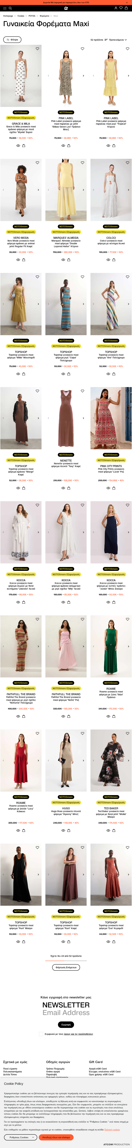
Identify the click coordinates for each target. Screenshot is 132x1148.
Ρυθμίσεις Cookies (19, 1137)
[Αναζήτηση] (10, 8)
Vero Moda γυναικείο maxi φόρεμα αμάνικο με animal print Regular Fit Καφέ (21, 243)
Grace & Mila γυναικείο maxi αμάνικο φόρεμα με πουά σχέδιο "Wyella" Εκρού (21, 129)
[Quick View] (18, 145)
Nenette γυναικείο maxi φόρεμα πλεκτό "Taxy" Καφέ (66, 465)
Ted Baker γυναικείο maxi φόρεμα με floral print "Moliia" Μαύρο (111, 814)
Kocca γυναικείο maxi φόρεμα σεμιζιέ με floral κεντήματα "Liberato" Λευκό (21, 586)
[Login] (115, 8)
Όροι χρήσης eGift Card (101, 1074)
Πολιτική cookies (112, 1129)
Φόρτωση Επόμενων (66, 967)
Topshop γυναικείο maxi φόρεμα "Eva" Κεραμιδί (111, 927)
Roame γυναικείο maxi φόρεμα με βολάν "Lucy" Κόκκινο (21, 808)
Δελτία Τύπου (10, 1074)
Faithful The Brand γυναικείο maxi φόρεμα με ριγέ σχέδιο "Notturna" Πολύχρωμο (21, 700)
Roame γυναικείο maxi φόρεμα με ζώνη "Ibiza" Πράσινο (111, 694)
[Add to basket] (23, 145)
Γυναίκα (21, 16)
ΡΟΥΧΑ (32, 16)
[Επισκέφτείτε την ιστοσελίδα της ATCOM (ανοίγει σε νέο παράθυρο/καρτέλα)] (117, 1144)
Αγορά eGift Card (98, 1068)
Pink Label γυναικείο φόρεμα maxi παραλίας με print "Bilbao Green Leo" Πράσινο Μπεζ (66, 125)
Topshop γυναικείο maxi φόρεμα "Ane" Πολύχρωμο (111, 356)
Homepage (8, 16)
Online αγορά (53, 1071)
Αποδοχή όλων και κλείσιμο (56, 1137)
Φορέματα (44, 16)
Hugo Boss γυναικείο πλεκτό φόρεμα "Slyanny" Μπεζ (66, 813)
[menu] (5, 8)
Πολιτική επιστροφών (57, 1077)
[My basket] (126, 8)
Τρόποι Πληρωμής (55, 1068)
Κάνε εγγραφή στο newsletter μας (66, 997)
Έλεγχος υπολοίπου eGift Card (104, 1071)
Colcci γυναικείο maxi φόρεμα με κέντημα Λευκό (111, 242)
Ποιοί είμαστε (10, 1068)
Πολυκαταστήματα (12, 1071)
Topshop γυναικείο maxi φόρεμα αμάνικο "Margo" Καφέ (21, 472)
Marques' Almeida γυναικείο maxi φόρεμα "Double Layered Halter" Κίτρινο (66, 243)
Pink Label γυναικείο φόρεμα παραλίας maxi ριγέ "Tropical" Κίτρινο (111, 124)
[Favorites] (121, 8)
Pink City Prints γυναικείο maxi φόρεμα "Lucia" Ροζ (111, 470)
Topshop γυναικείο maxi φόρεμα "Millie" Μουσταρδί (21, 356)
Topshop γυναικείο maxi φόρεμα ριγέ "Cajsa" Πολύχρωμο (66, 358)
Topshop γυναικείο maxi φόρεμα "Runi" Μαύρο (21, 927)
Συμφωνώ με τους (69, 1034)
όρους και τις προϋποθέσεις (78, 1034)
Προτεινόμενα (116, 39)
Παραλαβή (51, 1074)
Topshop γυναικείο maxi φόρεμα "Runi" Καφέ (66, 927)
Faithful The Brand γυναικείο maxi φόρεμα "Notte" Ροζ (66, 698)
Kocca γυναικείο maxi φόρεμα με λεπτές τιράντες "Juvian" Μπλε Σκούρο (111, 586)
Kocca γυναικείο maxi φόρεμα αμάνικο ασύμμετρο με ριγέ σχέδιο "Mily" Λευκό (66, 586)
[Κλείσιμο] (127, 3)
